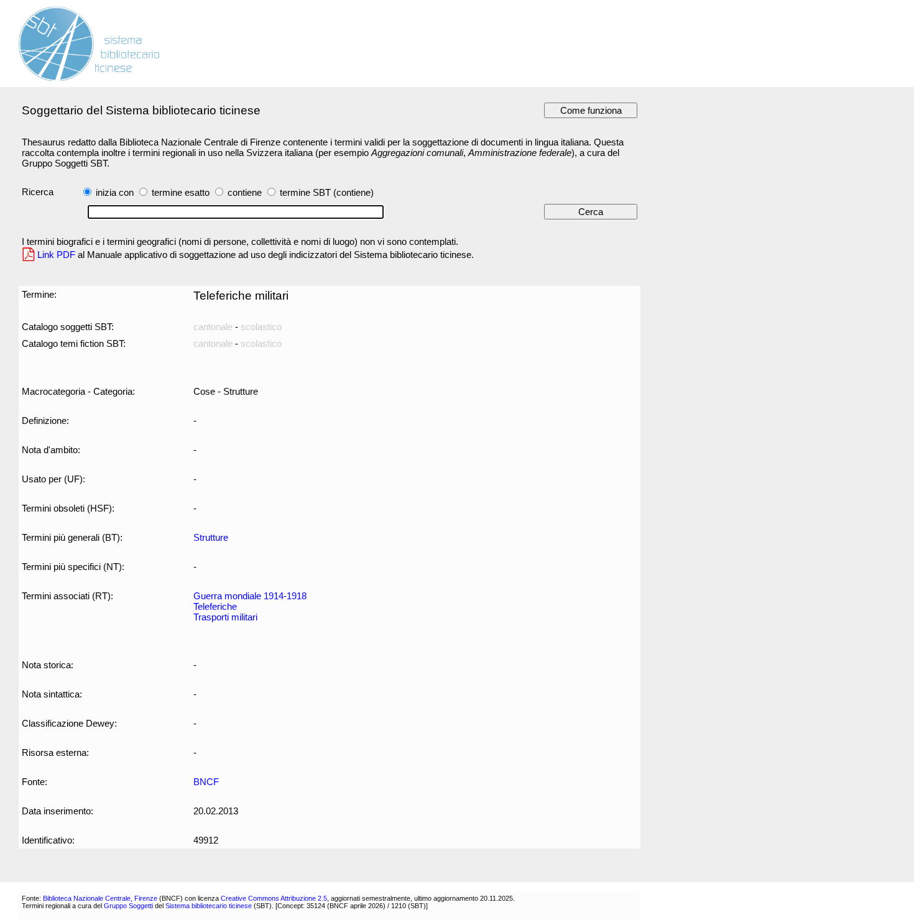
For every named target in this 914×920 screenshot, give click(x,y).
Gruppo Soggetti (128, 905)
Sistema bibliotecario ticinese (208, 905)
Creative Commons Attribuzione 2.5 (274, 898)
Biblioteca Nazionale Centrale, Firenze (100, 898)
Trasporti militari (225, 617)
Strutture (210, 537)
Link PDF (56, 254)
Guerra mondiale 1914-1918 (250, 596)
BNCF (206, 781)
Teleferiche (215, 606)
